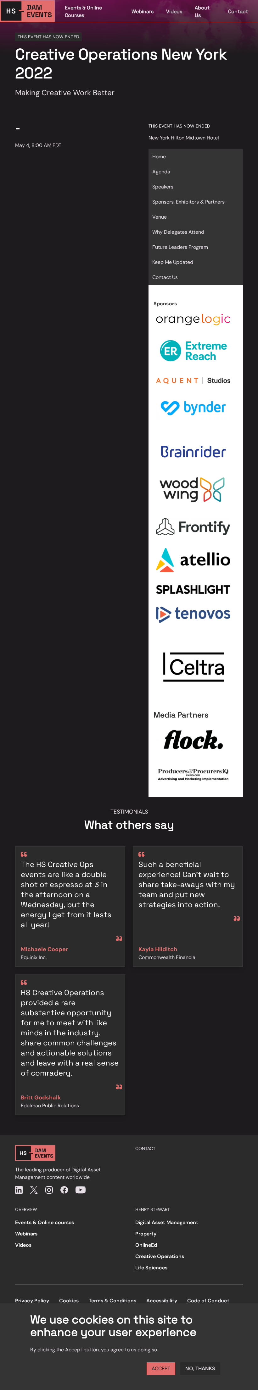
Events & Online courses (44, 1222)
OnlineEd (146, 1245)
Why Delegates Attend (178, 232)
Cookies (69, 1300)
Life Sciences (151, 1267)
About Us (202, 11)
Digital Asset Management (166, 1222)
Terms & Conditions (112, 1300)
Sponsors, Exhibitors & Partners (188, 202)
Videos (174, 11)
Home (159, 156)
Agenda (161, 171)
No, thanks (200, 1368)
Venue (159, 217)
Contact (238, 11)
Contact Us (165, 277)
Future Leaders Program (180, 247)
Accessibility (161, 1300)
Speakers (162, 186)
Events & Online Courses (83, 11)
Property (145, 1233)
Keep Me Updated (172, 262)
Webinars (143, 11)
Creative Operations (159, 1256)
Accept (161, 1368)
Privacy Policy (32, 1300)
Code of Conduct (208, 1300)
